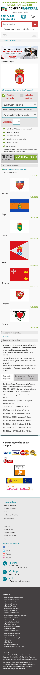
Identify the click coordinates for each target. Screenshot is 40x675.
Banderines (23, 615)
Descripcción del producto (7, 377)
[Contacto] (23, 17)
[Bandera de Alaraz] (20, 250)
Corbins (5, 324)
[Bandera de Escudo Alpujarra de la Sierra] (20, 169)
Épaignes (5, 303)
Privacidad (15, 515)
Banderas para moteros (12, 612)
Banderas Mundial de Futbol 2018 (14, 646)
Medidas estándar (11, 96)
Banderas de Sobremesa (12, 608)
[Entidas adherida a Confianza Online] (20, 470)
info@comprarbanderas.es (19, 581)
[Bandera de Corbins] (20, 315)
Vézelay (5, 193)
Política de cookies (9, 518)
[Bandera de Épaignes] (20, 295)
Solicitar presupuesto (10, 536)
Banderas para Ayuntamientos (14, 597)
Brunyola (5, 282)
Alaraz (4, 262)
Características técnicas (20, 377)
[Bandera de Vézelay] (20, 185)
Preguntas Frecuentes (10, 505)
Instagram (8, 558)
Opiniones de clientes (32, 377)
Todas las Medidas (29, 96)
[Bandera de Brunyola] (20, 274)
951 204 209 (7, 16)
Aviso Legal (7, 526)
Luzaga (4, 235)
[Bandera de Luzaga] (20, 226)
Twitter (7, 550)
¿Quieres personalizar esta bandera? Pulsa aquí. (17, 90)
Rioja (4, 214)
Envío (5, 512)
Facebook (8, 547)
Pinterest (8, 554)
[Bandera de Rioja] (20, 205)
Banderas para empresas (12, 630)
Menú (5, 35)
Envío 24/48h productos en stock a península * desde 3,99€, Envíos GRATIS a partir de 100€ (19, 4)
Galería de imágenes (9, 532)
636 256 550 (8, 18)
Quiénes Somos (8, 529)
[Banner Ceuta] (19, 52)
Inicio (6, 40)
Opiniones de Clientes (10, 508)
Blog (5, 539)
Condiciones (7, 515)
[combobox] (19, 105)
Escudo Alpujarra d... (10, 172)
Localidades (13, 40)
